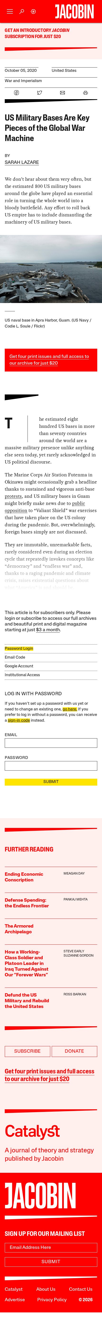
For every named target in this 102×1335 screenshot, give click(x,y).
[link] (33, 12)
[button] (10, 12)
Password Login (19, 649)
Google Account (19, 666)
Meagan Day (74, 873)
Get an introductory (28, 30)
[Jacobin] (74, 11)
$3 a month (48, 630)
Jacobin (60, 30)
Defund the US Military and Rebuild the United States (27, 1001)
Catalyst (14, 1289)
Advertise (15, 1300)
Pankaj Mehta (76, 899)
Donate (74, 1051)
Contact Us (81, 1289)
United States (64, 71)
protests (13, 496)
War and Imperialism (23, 81)
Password (16, 758)
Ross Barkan (75, 994)
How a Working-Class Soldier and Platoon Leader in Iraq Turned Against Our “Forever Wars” (26, 964)
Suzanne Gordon (78, 956)
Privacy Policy (52, 1300)
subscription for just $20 (33, 36)
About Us (46, 1289)
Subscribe (27, 1051)
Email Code (15, 657)
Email (11, 735)
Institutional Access (22, 675)
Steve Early (74, 951)
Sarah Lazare (22, 162)
